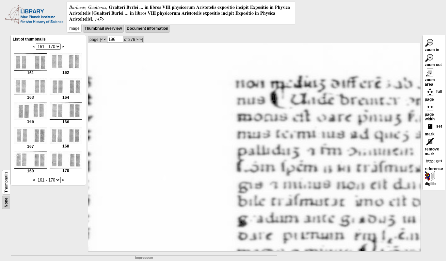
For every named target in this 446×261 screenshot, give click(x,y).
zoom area (430, 82)
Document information (147, 28)
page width (430, 116)
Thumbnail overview (103, 28)
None (6, 202)
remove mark (432, 151)
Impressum (144, 257)
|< (101, 39)
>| (141, 39)
